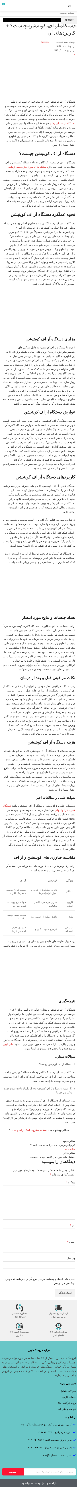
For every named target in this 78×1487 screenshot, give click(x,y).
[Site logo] (39, 5)
